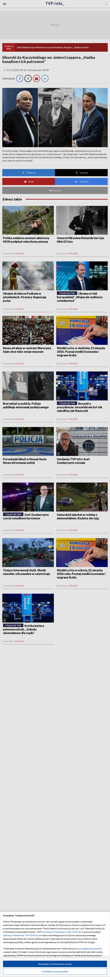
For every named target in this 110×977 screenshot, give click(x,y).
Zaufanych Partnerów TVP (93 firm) (20, 935)
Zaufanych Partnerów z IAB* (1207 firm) (63, 931)
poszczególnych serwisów (89, 948)
